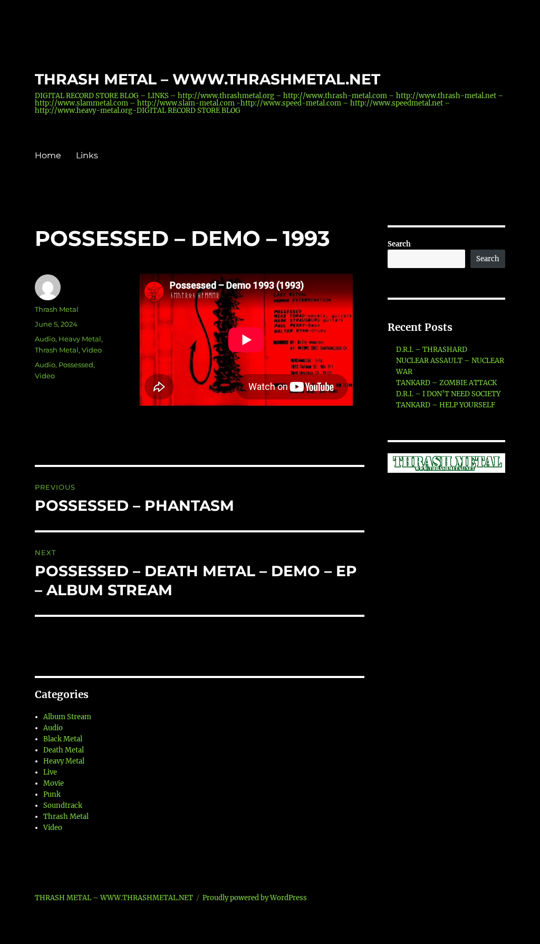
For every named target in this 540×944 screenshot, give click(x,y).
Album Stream (67, 716)
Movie (53, 783)
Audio (45, 339)
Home (48, 155)
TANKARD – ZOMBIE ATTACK (446, 382)
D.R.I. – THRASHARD (431, 349)
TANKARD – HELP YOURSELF (445, 405)
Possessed (76, 364)
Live (50, 772)
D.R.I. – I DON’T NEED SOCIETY (448, 393)
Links (87, 155)
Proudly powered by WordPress (254, 897)
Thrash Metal (57, 309)
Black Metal (62, 739)
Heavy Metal (80, 339)
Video (92, 350)
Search (399, 244)
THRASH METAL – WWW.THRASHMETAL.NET (207, 79)
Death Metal (63, 750)
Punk (52, 794)
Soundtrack (62, 805)
